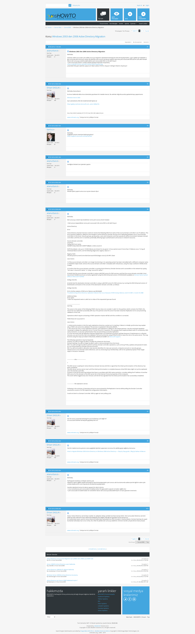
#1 (147, 47)
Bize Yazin (129, 617)
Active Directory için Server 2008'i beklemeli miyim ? (62, 580)
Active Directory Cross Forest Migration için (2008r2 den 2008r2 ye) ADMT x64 (70, 559)
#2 (147, 84)
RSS (99, 601)
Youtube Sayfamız (103, 608)
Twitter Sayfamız (103, 599)
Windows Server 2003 (73, 97)
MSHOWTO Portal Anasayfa (106, 594)
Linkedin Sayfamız (103, 606)
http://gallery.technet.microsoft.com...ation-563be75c (83, 104)
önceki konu (93, 549)
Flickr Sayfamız (102, 603)
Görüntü (146, 42)
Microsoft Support (114, 337)
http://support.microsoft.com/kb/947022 (79, 136)
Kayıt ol (139, 5)
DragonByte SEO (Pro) (87, 631)
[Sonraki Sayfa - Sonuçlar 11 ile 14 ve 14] (143, 31)
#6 (147, 209)
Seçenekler (128, 42)
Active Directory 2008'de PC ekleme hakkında (60, 569)
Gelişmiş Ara (76, 5)
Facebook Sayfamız (103, 596)
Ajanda (127, 23)
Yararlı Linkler (143, 23)
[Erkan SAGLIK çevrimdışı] (51, 94)
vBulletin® (97, 626)
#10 (147, 508)
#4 (147, 157)
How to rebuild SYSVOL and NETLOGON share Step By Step (85, 64)
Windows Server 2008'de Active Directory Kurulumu (62, 575)
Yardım (121, 23)
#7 (147, 411)
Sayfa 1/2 (135, 31)
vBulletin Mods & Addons (102, 631)
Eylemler (133, 23)
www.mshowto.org (73, 117)
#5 (147, 182)
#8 (147, 441)
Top (147, 542)
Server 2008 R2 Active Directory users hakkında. (61, 564)
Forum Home (104, 23)
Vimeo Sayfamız (102, 610)
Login (147, 5)
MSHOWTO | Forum (140, 617)
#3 (147, 125)
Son (146, 31)
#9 (147, 470)
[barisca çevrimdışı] (51, 137)
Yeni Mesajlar (113, 23)
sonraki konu (102, 549)
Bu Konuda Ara (137, 42)
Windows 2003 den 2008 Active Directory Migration (78, 36)
